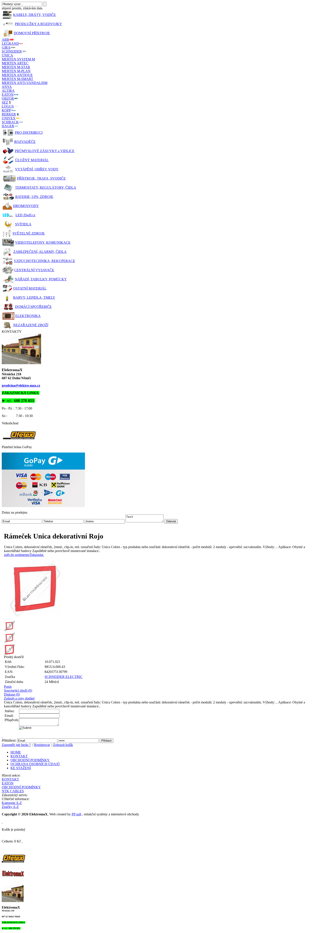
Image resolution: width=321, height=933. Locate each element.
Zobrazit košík (63, 745)
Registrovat (42, 745)
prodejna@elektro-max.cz (21, 385)
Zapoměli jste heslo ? (16, 745)
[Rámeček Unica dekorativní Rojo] (161, 588)
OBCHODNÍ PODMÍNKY (30, 760)
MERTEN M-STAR (16, 67)
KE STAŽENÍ (20, 768)
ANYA (7, 87)
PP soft (76, 814)
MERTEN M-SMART (17, 79)
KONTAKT (19, 756)
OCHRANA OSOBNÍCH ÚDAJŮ (35, 764)
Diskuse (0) (12, 694)
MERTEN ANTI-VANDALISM (24, 83)
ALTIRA (8, 91)
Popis (8, 686)
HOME (15, 752)
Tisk (32, 555)
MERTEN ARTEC (15, 63)
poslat (39, 555)
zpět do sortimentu (16, 555)
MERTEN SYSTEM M (18, 59)
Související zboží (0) (18, 690)
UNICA (7, 55)
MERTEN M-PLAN (16, 71)
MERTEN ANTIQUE (17, 75)
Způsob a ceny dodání (19, 698)
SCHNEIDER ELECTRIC (64, 677)
